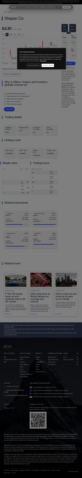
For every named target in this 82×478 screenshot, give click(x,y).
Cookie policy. (43, 60)
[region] (41, 59)
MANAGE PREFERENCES (34, 65)
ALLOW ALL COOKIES (47, 65)
